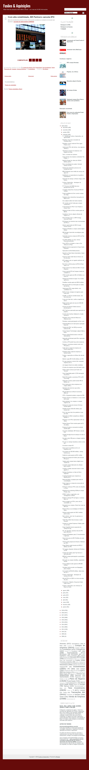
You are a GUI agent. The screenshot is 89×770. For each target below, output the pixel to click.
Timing (53, 67)
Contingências (80, 649)
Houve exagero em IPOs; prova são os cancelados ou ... (72, 502)
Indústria (81, 663)
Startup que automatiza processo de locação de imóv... (71, 168)
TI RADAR (63, 29)
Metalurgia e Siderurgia (79, 672)
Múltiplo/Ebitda (64, 675)
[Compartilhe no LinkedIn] (40, 60)
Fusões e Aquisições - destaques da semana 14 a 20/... (71, 575)
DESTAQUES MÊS (76, 654)
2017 (63, 615)
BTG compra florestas (73, 62)
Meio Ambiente (67, 672)
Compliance (69, 645)
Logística (82, 670)
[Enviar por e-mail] (30, 60)
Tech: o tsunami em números (69, 154)
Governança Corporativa (66, 662)
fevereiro (65, 604)
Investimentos (79, 667)
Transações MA (7, 69)
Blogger (58, 757)
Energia (82, 657)
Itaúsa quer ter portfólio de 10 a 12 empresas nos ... (71, 448)
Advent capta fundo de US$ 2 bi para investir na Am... (71, 225)
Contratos (67, 651)
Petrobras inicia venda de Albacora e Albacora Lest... (71, 318)
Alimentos (63, 643)
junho (64, 595)
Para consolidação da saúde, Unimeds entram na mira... (72, 164)
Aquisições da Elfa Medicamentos (71, 250)
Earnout (83, 655)
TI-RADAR (82, 690)
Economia (65, 657)
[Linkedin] (85, 13)
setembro (65, 134)
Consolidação (66, 649)
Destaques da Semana (66, 27)
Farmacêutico (69, 660)
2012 (63, 627)
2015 (63, 619)
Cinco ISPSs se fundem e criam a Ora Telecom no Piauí (72, 244)
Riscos (83, 683)
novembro (65, 130)
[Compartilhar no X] (33, 60)
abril (64, 600)
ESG (65, 658)
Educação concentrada (66, 108)
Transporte (69, 694)
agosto (64, 590)
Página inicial (31, 76)
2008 (63, 636)
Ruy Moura (45, 69)
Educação (73, 657)
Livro (76, 670)
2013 (63, 624)
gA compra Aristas (72, 90)
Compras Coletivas (80, 648)
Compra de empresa (28, 67)
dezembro (65, 127)
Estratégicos (71, 658)
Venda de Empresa (21, 69)
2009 (63, 634)
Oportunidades (64, 677)
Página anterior (54, 76)
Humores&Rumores (65, 663)
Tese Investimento (46, 67)
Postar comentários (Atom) (15, 89)
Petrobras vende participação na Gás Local (73, 321)
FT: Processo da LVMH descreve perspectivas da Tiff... (70, 186)
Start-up (66, 686)
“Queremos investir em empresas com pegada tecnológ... (72, 151)
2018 (63, 612)
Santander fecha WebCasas (74, 49)
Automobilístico (76, 643)
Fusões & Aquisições (16, 5)
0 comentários (31, 69)
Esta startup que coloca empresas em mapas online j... (72, 385)
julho (64, 592)
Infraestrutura (64, 664)
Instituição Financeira (78, 664)
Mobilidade (79, 673)
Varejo (62, 696)
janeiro (64, 607)
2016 (63, 617)
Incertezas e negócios (65, 58)
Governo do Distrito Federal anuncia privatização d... (71, 307)
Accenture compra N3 (67, 445)
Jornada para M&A (68, 670)
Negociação (78, 675)
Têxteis (68, 690)
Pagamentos (78, 677)
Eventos (78, 658)
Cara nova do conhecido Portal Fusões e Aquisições (75, 113)
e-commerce (74, 655)
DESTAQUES (63, 654)
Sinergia (82, 684)
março (64, 602)
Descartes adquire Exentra (74, 81)
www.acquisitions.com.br (76, 739)
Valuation (14, 69)
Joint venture (80, 669)
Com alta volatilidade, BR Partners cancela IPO (31, 17)
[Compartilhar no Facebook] (83, 13)
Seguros (75, 684)
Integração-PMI (63, 666)
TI (73, 690)
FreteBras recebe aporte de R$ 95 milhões (73, 282)
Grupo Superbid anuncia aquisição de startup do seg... (71, 527)
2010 (63, 631)
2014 (63, 622)
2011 (63, 629)
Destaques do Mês (65, 24)
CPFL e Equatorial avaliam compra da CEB (73, 395)
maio (64, 597)
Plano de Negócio (77, 679)
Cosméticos (74, 651)
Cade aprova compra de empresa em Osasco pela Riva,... (71, 348)
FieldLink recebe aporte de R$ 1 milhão (72, 455)
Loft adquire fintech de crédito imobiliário (72, 365)
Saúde (66, 684)
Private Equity (38, 67)
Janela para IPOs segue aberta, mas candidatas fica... (71, 289)
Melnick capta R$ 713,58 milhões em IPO (73, 359)
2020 (63, 126)
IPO (34, 67)
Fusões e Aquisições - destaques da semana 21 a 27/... (71, 183)
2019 (63, 610)
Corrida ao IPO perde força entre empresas (73, 342)
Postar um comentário (10, 85)
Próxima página (8, 76)
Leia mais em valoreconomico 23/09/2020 (24, 21)
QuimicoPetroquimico (71, 683)
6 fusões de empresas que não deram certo (73, 367)
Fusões (77, 660)
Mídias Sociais (63, 673)
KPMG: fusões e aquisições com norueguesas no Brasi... (70, 495)
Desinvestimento (72, 653)
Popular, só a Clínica (72, 71)
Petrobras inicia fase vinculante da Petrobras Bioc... (71, 140)
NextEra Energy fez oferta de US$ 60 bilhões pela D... (71, 161)
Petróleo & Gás (63, 679)
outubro (65, 132)
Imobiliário (74, 663)
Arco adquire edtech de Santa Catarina (72, 200)
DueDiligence (63, 655)
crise (83, 651)
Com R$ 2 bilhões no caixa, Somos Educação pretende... (71, 240)
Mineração (73, 673)
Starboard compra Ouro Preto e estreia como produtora (75, 100)
